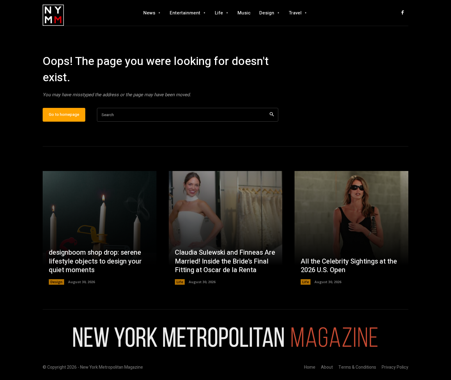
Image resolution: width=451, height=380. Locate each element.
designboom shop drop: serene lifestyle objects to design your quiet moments (95, 261)
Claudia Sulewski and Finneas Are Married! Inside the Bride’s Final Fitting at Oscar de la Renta (225, 261)
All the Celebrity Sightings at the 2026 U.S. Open (349, 265)
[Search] (271, 115)
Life (179, 281)
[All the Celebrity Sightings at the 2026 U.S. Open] (351, 228)
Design (56, 281)
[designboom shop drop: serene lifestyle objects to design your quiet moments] (99, 228)
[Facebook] (402, 13)
